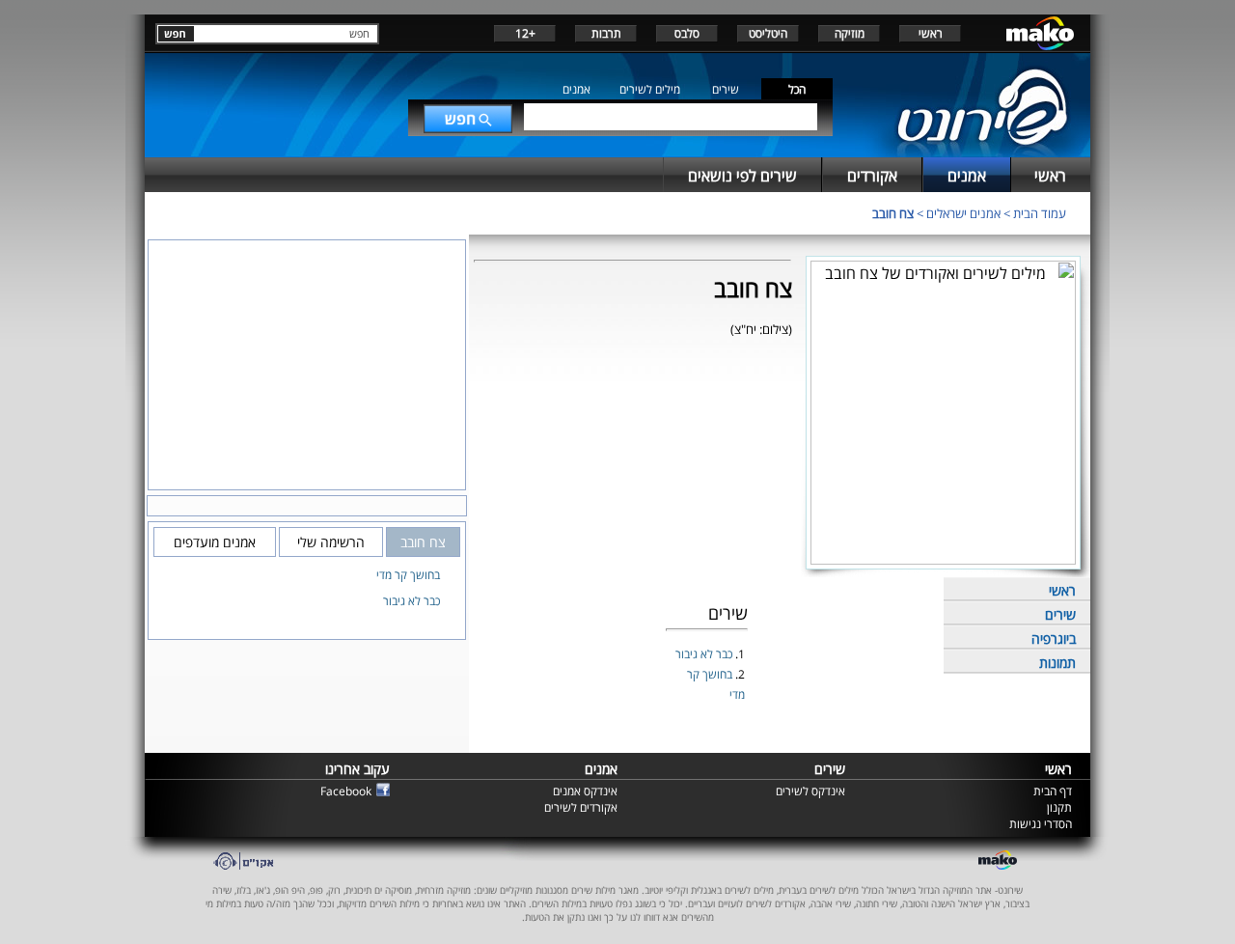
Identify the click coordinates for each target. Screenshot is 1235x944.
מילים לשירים (649, 89)
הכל (797, 89)
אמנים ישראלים (963, 213)
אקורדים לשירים (581, 807)
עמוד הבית (1039, 213)
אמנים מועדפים (215, 542)
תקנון (1059, 807)
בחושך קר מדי (408, 575)
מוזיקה (849, 33)
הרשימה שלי (331, 542)
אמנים (576, 89)
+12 (525, 33)
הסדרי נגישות (1040, 824)
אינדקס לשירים (810, 791)
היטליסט (768, 33)
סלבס (687, 33)
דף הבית (1052, 791)
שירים (725, 89)
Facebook (345, 791)
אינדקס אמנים (585, 791)
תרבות (606, 33)
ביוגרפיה (1053, 638)
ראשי (931, 33)
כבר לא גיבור (705, 654)
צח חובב (893, 213)
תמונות (1057, 662)
